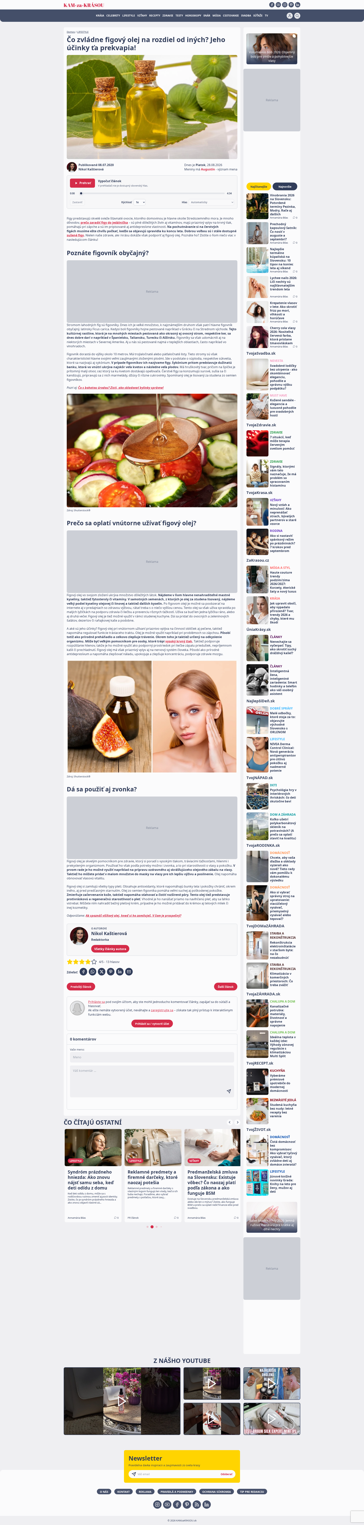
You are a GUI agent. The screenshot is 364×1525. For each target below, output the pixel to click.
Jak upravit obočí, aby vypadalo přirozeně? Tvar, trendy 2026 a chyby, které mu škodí (283, 612)
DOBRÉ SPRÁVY (281, 708)
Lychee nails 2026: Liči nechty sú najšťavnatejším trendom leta (283, 283)
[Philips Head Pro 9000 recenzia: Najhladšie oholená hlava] (272, 1383)
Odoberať (226, 1474)
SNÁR (206, 15)
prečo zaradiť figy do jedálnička (104, 222)
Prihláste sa (96, 1002)
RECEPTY (154, 15)
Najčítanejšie (258, 186)
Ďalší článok (226, 987)
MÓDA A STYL (280, 568)
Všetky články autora (110, 949)
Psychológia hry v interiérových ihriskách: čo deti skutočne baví (283, 795)
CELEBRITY (113, 15)
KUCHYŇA (277, 1071)
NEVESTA (276, 361)
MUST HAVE (278, 395)
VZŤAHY (142, 15)
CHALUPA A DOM (282, 1001)
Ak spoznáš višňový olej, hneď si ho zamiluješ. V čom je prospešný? (133, 915)
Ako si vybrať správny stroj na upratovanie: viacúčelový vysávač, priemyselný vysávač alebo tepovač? (282, 905)
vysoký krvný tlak (178, 641)
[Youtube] (278, 4)
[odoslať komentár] (229, 1091)
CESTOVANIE (231, 15)
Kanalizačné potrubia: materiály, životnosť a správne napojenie (279, 1015)
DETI (273, 785)
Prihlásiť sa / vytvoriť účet (152, 1024)
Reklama (145, 1492)
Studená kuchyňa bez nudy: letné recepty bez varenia (283, 1110)
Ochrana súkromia (216, 1492)
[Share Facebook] (83, 971)
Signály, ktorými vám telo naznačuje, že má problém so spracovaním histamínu (283, 476)
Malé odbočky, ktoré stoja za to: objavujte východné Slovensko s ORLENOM (283, 722)
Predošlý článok (81, 987)
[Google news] (197, 1504)
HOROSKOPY (193, 15)
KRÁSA (100, 15)
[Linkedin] (297, 4)
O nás (104, 1492)
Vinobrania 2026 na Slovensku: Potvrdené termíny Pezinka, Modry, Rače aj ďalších (283, 204)
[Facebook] (272, 4)
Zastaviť (77, 202)
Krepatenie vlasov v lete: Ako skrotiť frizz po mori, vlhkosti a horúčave (283, 310)
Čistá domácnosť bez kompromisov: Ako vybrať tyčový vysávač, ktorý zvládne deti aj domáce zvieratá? (283, 1153)
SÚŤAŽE (258, 15)
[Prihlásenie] (290, 16)
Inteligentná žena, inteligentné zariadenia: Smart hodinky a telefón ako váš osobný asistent (283, 682)
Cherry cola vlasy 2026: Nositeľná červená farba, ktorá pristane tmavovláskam (283, 335)
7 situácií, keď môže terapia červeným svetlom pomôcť (282, 442)
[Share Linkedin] (120, 971)
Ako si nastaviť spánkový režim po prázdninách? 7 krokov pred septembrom (282, 543)
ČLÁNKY (276, 637)
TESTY (179, 15)
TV (266, 15)
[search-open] (297, 16)
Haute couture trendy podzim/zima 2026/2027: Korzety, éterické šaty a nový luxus (283, 582)
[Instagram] (284, 4)
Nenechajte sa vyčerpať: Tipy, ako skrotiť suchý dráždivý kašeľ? (283, 647)
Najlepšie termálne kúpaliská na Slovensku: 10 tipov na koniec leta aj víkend (281, 258)
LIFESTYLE (128, 15)
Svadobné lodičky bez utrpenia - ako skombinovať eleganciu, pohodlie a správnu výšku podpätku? (283, 377)
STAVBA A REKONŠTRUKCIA (283, 935)
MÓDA (217, 15)
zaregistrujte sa (162, 1010)
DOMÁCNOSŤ (280, 853)
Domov (71, 31)
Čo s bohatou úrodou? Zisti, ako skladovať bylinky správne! (121, 388)
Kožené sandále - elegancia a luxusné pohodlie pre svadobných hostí (283, 407)
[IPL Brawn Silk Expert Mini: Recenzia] (272, 1419)
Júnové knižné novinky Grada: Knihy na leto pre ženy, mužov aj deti (283, 1184)
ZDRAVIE (167, 15)
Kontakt (123, 1492)
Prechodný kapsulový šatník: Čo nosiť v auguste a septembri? (283, 231)
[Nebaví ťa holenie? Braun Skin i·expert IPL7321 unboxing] (212, 1419)
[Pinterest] (291, 4)
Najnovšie (284, 186)
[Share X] (101, 971)
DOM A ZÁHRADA (283, 814)
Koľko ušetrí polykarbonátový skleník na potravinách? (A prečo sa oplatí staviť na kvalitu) (283, 828)
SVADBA (246, 15)
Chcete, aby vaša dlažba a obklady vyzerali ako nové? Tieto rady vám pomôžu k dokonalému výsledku (283, 869)
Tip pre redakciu (252, 1492)
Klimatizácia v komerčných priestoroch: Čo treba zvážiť (281, 979)
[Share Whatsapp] (92, 971)
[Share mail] (129, 971)
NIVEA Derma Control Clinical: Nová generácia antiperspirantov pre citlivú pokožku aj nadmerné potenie (283, 757)
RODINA (276, 531)
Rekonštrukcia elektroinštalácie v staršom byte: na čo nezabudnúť (283, 950)
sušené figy (75, 235)
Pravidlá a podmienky (177, 1492)
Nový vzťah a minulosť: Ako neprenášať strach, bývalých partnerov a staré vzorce (283, 514)
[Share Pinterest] (111, 971)
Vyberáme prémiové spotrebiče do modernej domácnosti (280, 1083)
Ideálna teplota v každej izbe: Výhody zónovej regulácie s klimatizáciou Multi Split (283, 1046)
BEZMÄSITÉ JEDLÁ (283, 1100)
